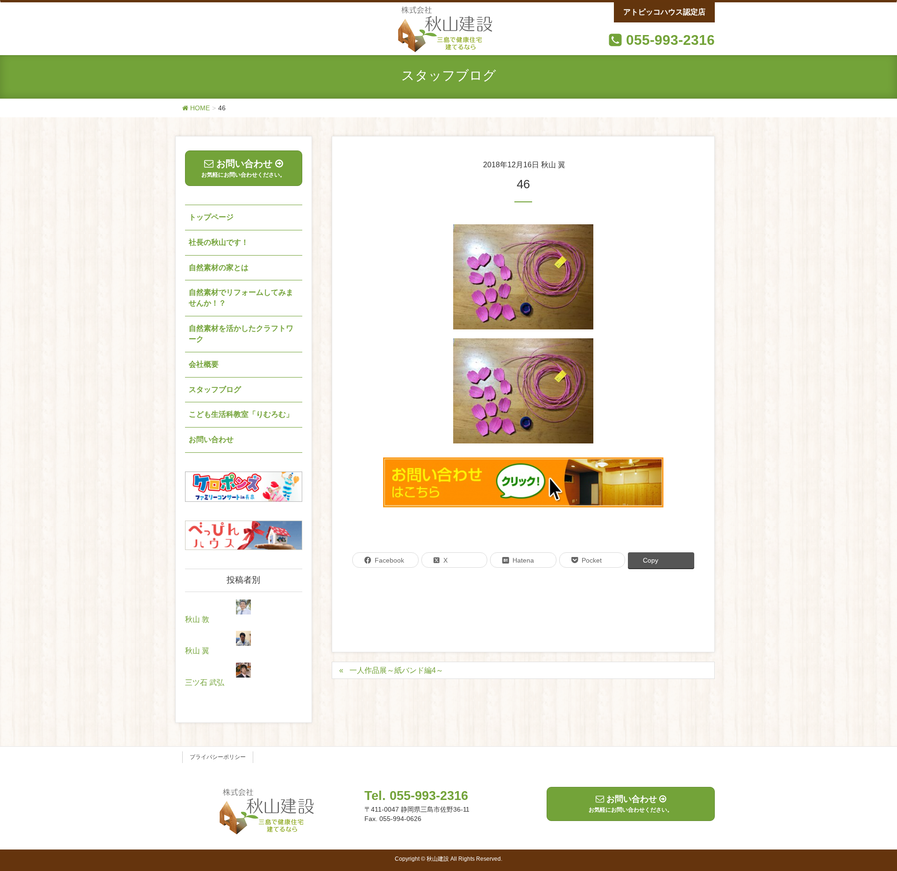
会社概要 (204, 364)
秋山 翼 (197, 651)
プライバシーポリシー (218, 757)
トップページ (211, 217)
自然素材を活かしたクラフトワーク (241, 333)
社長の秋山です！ (219, 242)
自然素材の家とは (219, 267)
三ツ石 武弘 (204, 682)
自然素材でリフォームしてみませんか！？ (241, 297)
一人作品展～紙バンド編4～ (396, 670)
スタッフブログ (215, 389)
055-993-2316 (670, 40)
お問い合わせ (211, 439)
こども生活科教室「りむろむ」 (241, 414)
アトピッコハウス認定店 (664, 12)
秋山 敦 (197, 619)
